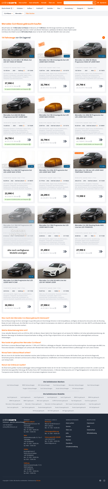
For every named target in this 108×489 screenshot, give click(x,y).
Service (59, 3)
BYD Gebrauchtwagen (44, 385)
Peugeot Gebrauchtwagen (30, 388)
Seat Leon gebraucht (12, 407)
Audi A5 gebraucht (39, 397)
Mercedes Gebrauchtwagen (76, 385)
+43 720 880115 (29, 469)
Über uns (52, 3)
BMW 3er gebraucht (79, 397)
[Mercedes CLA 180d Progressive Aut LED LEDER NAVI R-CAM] (54, 214)
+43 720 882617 (7, 425)
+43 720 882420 (29, 441)
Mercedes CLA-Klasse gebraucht (53, 404)
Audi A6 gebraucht (52, 397)
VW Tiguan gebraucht (68, 411)
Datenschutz (91, 430)
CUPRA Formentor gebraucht (60, 400)
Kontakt (43, 3)
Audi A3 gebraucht (12, 397)
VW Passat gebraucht (38, 411)
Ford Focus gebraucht (91, 400)
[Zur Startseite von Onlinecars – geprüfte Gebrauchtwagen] (9, 3)
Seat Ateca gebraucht (94, 404)
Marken (68, 440)
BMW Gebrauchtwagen (28, 385)
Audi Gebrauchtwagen (13, 385)
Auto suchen (23, 3)
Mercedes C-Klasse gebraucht (33, 404)
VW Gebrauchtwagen (77, 388)
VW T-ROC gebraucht (53, 411)
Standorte (103, 3)
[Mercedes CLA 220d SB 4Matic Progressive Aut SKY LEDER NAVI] (18, 104)
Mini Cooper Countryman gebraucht (75, 404)
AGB (88, 426)
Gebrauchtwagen (72, 420)
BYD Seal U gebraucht (43, 400)
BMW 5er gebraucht (14, 400)
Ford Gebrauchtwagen (59, 385)
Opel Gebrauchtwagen (93, 385)
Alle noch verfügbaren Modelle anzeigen (18, 251)
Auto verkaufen (34, 3)
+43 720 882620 (29, 428)
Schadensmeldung (72, 447)
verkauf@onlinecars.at (10, 427)
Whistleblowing (92, 433)
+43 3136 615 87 (50, 439)
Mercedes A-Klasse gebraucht (14, 404)
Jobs (67, 433)
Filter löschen (30, 13)
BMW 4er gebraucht (93, 397)
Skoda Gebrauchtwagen (62, 388)
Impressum (90, 423)
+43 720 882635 (29, 455)
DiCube (38, 480)
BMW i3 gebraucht (28, 400)
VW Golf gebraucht (94, 407)
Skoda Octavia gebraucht (62, 407)
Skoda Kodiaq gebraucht (45, 407)
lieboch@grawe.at (50, 443)
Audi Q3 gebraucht (66, 397)
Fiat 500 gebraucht (76, 400)
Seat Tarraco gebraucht (28, 407)
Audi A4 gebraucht (25, 397)
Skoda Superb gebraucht (79, 407)
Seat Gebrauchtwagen (46, 388)
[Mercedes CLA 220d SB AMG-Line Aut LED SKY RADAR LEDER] (54, 270)
